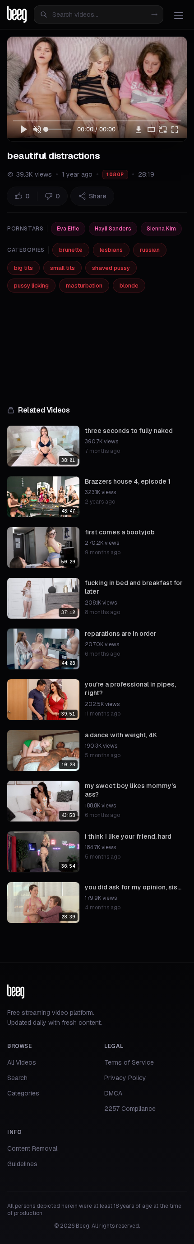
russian (150, 250)
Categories (23, 1093)
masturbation (84, 285)
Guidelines (22, 1164)
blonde (129, 285)
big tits (23, 268)
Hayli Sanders (113, 228)
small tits (62, 268)
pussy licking (31, 285)
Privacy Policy (125, 1078)
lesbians (111, 250)
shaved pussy (111, 268)
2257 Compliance (130, 1109)
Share (97, 196)
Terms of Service (129, 1062)
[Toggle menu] (179, 15)
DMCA (113, 1093)
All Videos (21, 1062)
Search (17, 1078)
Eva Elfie (68, 228)
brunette (71, 250)
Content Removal (32, 1148)
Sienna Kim (161, 228)
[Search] (154, 14)
